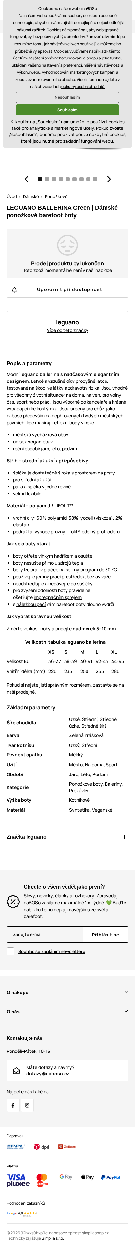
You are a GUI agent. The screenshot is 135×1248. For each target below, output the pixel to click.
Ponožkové (56, 196)
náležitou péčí (31, 604)
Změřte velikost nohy (29, 628)
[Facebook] (13, 1105)
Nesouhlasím (67, 97)
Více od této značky (67, 330)
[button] (26, 179)
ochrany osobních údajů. (83, 86)
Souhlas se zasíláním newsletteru (51, 951)
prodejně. (26, 692)
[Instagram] (27, 1105)
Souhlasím (67, 110)
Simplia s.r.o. (53, 1238)
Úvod (12, 196)
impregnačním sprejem (58, 597)
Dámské (31, 196)
